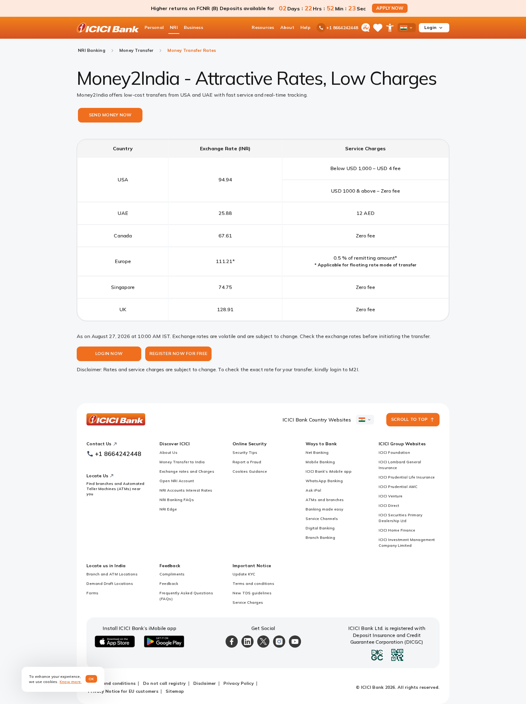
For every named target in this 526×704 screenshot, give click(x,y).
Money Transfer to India (182, 462)
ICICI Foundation (394, 452)
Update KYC (244, 574)
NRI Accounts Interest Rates (186, 490)
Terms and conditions (253, 583)
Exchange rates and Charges (187, 471)
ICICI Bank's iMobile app (329, 471)
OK (91, 679)
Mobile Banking (320, 462)
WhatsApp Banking (324, 480)
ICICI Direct (389, 505)
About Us (168, 452)
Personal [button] (154, 27)
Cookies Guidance (250, 471)
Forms (92, 593)
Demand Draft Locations (109, 583)
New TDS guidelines (252, 593)
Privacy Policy (238, 683)
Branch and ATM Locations (112, 574)
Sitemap (175, 691)
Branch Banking (320, 537)
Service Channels (322, 518)
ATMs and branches (325, 499)
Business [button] (193, 27)
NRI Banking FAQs (177, 499)
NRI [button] (174, 27)
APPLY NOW (389, 8)
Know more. (71, 681)
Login (430, 27)
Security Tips (245, 452)
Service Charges (248, 602)
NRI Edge (168, 509)
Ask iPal (313, 490)
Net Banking (317, 452)
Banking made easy (324, 509)
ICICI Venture (391, 496)
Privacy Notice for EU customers (123, 691)
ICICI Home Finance (397, 530)
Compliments (172, 574)
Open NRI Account (177, 480)
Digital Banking (320, 528)
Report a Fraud (247, 462)
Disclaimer (204, 683)
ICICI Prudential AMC (398, 486)
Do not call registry (164, 683)
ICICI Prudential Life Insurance (407, 477)
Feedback (169, 583)
